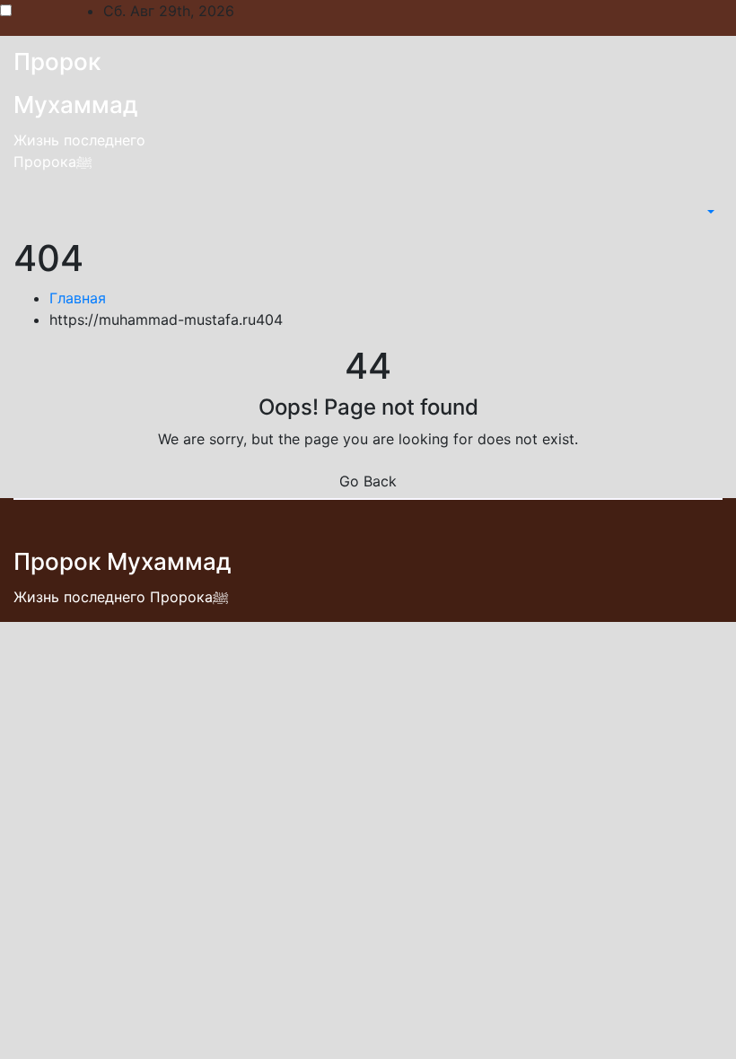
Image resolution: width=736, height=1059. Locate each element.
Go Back (368, 481)
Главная (77, 298)
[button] (709, 212)
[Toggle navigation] (692, 211)
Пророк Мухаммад (122, 561)
